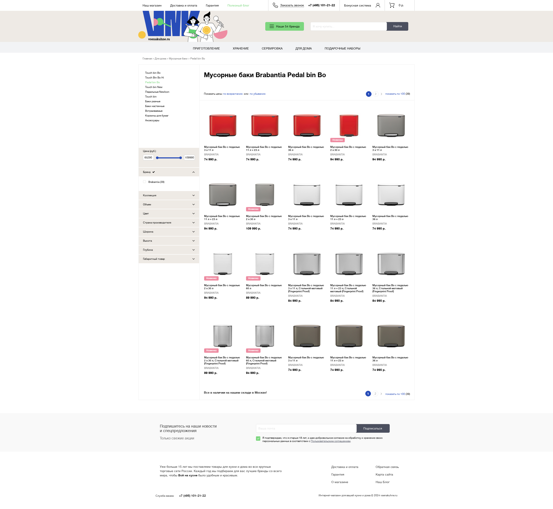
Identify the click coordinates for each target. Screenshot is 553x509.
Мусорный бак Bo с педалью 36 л (306, 148)
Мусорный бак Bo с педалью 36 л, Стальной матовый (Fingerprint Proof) (390, 288)
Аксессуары (152, 120)
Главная (147, 58)
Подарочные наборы (342, 48)
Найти (397, 26)
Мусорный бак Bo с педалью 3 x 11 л (222, 148)
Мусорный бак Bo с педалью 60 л (264, 287)
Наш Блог (383, 482)
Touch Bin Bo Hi (154, 77)
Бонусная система (357, 5)
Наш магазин (152, 5)
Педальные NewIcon (157, 91)
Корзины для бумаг (156, 115)
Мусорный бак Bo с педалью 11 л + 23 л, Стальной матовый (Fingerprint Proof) (348, 288)
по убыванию (257, 93)
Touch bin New (153, 87)
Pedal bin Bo (152, 82)
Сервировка (272, 48)
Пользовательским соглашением (330, 441)
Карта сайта (384, 474)
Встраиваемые (153, 110)
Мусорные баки (178, 58)
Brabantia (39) (156, 181)
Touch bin (151, 96)
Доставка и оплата (183, 5)
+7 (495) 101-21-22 (321, 5)
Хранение (241, 48)
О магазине (339, 482)
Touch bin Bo (152, 72)
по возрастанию (233, 93)
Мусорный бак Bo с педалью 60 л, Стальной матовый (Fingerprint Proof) (264, 360)
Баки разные (152, 101)
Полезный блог (238, 5)
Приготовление (206, 48)
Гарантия (212, 5)
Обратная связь (387, 467)
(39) (397, 93)
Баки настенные (154, 106)
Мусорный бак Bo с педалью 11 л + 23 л (264, 148)
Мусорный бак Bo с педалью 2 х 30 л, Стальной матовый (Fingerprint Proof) (222, 360)
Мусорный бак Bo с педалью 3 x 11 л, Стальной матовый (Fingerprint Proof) (306, 288)
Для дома (304, 48)
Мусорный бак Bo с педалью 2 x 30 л (348, 148)
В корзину (213, 166)
